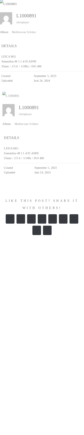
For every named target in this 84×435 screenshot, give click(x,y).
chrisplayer (22, 22)
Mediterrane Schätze (24, 32)
